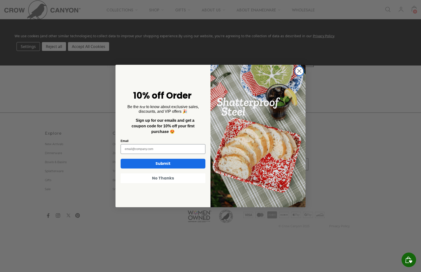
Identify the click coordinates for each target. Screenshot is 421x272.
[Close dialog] (299, 71)
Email (124, 141)
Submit (163, 163)
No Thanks (163, 178)
